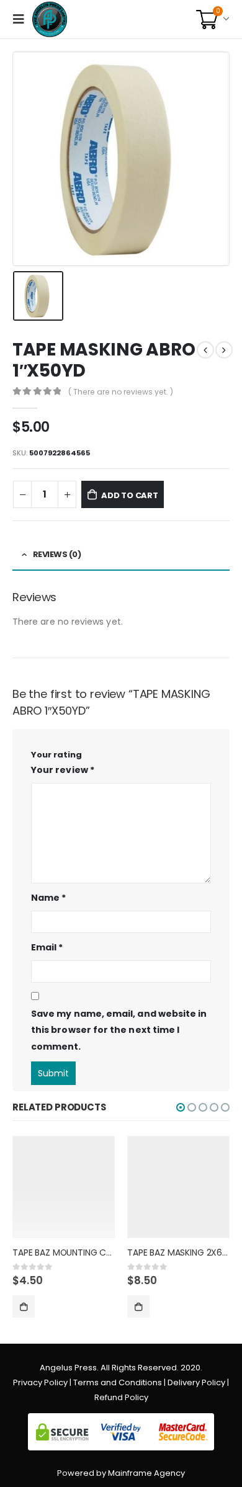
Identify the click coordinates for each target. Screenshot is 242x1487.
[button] (180, 1107)
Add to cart (129, 495)
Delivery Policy (196, 1382)
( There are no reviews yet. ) (120, 391)
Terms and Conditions (117, 1382)
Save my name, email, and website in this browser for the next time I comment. (119, 1030)
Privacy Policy (40, 1382)
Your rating (56, 755)
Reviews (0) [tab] (57, 554)
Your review (62, 770)
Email (47, 947)
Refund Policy (121, 1397)
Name (48, 897)
